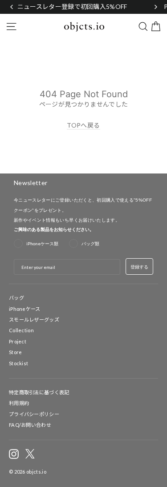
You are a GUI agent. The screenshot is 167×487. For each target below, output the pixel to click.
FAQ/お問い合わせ (30, 425)
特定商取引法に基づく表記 (39, 392)
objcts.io (36, 472)
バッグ (16, 298)
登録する (139, 266)
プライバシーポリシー (34, 414)
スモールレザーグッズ (34, 319)
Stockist (18, 363)
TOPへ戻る (83, 125)
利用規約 (19, 403)
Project (17, 341)
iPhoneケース (25, 309)
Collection (21, 330)
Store (15, 352)
